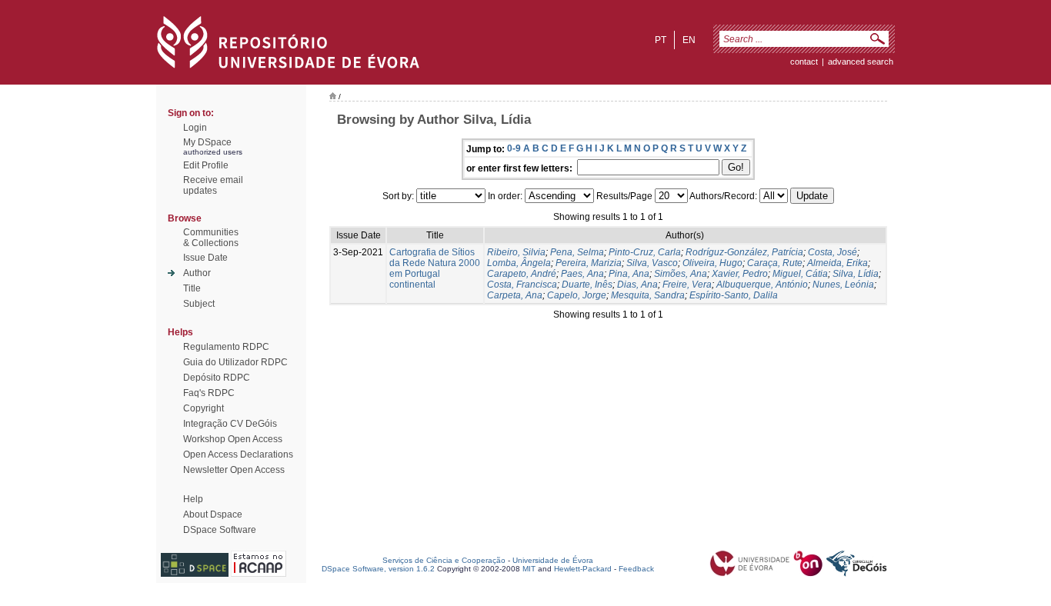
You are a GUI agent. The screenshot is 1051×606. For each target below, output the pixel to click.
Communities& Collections (211, 237)
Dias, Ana (637, 284)
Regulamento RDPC (226, 346)
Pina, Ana (629, 273)
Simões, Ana (680, 273)
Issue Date (205, 257)
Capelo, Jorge (576, 295)
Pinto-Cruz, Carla (645, 252)
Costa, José (832, 252)
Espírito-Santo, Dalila (733, 295)
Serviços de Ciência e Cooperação (443, 560)
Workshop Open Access (232, 439)
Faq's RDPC (209, 393)
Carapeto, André (521, 273)
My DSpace (207, 142)
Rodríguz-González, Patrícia (744, 252)
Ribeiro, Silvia (516, 252)
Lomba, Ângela (519, 263)
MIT (529, 568)
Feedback (636, 568)
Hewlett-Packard (583, 568)
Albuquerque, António (762, 284)
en (689, 40)
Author (197, 273)
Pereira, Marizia (589, 263)
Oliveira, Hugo (712, 263)
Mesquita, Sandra (648, 295)
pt (660, 40)
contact (804, 61)
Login (195, 127)
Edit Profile (206, 165)
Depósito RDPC (216, 377)
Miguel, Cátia (800, 273)
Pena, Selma (577, 252)
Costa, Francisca (522, 284)
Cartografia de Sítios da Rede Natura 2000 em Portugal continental (434, 268)
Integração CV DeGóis (230, 423)
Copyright (203, 408)
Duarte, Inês (587, 284)
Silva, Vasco (652, 263)
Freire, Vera (687, 284)
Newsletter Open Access (234, 469)
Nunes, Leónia (843, 284)
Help (193, 499)
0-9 (514, 148)
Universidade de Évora (552, 560)
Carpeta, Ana (514, 295)
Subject (199, 303)
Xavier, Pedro (740, 273)
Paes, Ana (582, 273)
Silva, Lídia (855, 273)
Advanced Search (860, 61)
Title (192, 288)
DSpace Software (219, 529)
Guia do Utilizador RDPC (235, 362)
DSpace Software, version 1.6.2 (378, 568)
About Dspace (212, 514)
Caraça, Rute (774, 263)
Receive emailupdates (213, 185)
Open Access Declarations (238, 454)
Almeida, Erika (837, 263)
